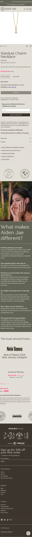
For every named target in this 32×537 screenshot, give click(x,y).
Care (2, 494)
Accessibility (4, 476)
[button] (28, 9)
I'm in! (2, 461)
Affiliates (3, 510)
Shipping (3, 62)
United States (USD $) (6, 531)
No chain (16, 76)
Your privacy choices (7, 478)
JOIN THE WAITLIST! (16, 115)
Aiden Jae (7, 528)
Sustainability (5, 506)
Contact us (4, 99)
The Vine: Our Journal (7, 508)
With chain (5, 76)
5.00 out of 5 (20, 375)
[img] (4, 388)
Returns (3, 492)
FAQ (2, 488)
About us (3, 504)
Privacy (3, 474)
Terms (2, 472)
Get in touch (4, 512)
